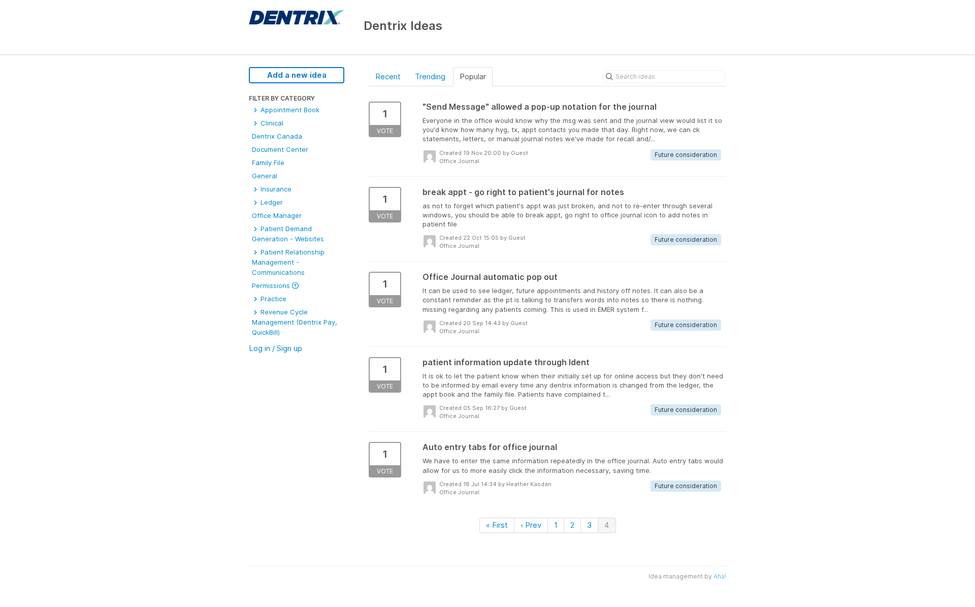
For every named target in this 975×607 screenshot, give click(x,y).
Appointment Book (288, 110)
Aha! (719, 576)
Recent (388, 76)
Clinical (270, 123)
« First (497, 525)
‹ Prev (531, 525)
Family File (268, 162)
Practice (272, 299)
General (264, 176)
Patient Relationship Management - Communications (288, 262)
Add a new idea (297, 75)
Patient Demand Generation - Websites (288, 234)
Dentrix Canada (277, 136)
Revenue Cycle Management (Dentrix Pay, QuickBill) (294, 322)
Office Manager (277, 215)
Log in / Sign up (275, 348)
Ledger (270, 202)
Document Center (280, 149)
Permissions (272, 285)
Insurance (274, 189)
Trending (430, 76)
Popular (473, 76)
